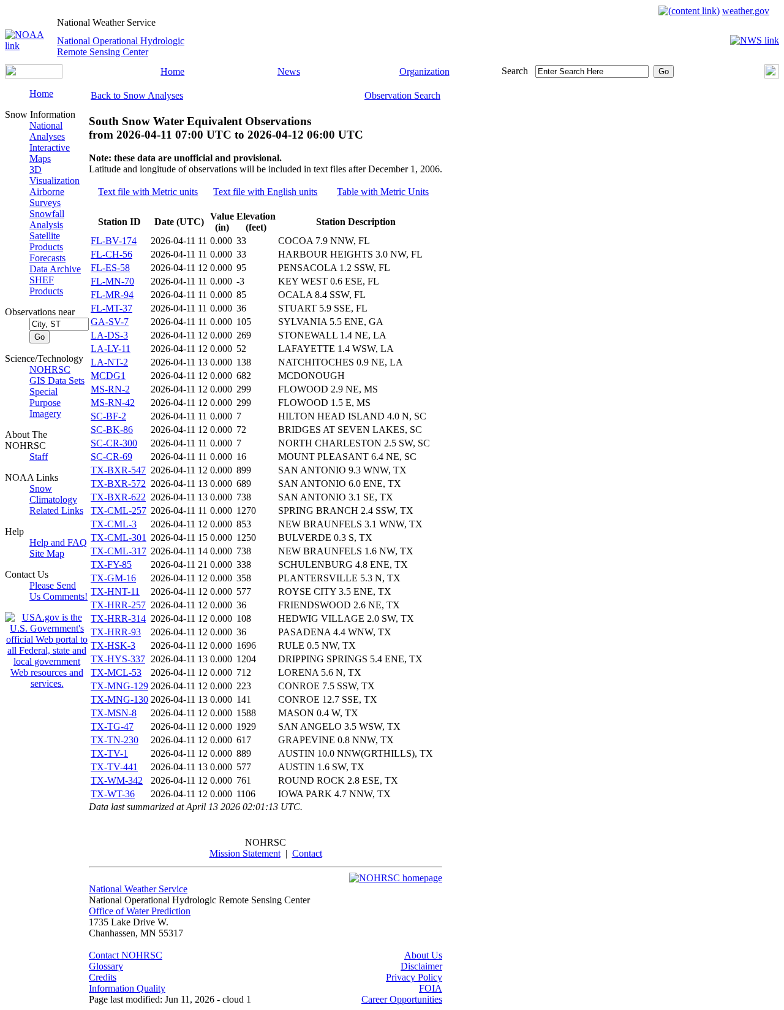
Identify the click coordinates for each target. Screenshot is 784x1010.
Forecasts (47, 258)
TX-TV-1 (109, 753)
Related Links (56, 510)
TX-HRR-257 (118, 605)
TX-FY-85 (111, 564)
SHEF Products (46, 285)
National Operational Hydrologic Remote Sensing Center (120, 46)
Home (172, 71)
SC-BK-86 (112, 429)
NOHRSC (49, 369)
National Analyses (47, 131)
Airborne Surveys (46, 197)
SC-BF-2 (108, 416)
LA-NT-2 (109, 362)
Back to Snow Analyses (137, 95)
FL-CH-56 (111, 254)
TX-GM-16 (113, 578)
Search (515, 71)
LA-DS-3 (109, 335)
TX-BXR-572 (118, 483)
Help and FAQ (58, 542)
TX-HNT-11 (115, 591)
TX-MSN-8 (114, 713)
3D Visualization (54, 175)
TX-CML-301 (118, 537)
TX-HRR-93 (116, 632)
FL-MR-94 (112, 294)
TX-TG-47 (112, 726)
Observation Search (402, 95)
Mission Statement (245, 853)
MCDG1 (108, 375)
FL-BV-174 (114, 240)
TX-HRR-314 (118, 618)
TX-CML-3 (114, 524)
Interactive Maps (49, 153)
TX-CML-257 (118, 510)
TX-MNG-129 (119, 686)
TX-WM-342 (117, 780)
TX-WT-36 (113, 794)
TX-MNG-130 (119, 699)
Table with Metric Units (383, 191)
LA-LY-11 (110, 348)
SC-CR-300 (114, 443)
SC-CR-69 (111, 456)
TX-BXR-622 (118, 497)
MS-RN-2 (110, 389)
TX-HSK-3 (113, 645)
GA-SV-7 (110, 321)
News (288, 71)
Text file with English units (265, 191)
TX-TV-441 (114, 767)
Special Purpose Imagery (45, 402)
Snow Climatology (53, 494)
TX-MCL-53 (116, 672)
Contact (307, 853)
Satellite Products (46, 241)
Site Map (46, 553)
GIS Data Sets (57, 380)
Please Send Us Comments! (58, 591)
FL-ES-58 (110, 267)
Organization (424, 71)
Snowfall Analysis (46, 219)
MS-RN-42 (113, 402)
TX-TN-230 (114, 740)
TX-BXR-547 (118, 470)
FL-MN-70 (112, 281)
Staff (38, 456)
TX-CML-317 (118, 551)
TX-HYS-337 (118, 659)
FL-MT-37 (111, 308)
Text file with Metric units (148, 191)
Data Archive (55, 269)
